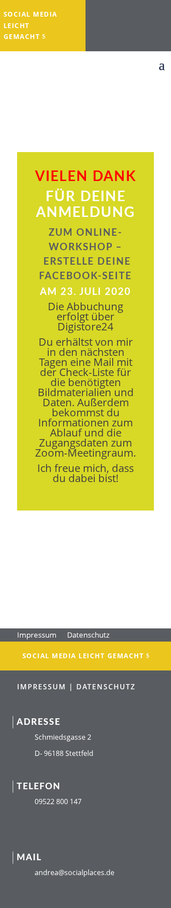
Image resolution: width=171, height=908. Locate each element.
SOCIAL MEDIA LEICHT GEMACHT (30, 25)
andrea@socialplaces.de (74, 872)
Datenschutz (88, 635)
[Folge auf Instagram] (118, 11)
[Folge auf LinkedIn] (135, 11)
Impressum (37, 635)
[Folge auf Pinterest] (137, 29)
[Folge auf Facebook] (100, 11)
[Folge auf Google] (120, 29)
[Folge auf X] (153, 11)
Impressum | (46, 687)
